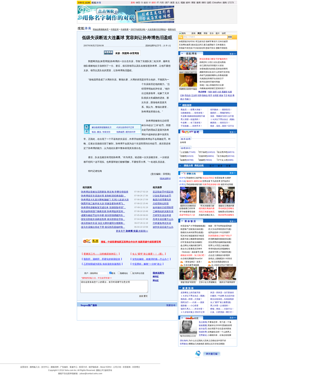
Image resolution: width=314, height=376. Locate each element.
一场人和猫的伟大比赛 (214, 85)
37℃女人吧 (222, 160)
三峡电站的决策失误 (163, 211)
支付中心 (45, 367)
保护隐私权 (93, 367)
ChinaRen (216, 2)
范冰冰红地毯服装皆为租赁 (192, 236)
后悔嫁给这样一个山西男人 (219, 332)
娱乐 (146, 2)
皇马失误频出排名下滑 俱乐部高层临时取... (103, 227)
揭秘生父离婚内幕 (226, 206)
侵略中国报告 (221, 48)
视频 (183, 2)
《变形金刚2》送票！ (192, 262)
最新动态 (172, 29)
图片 (218, 33)
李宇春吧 (203, 152)
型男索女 (203, 335)
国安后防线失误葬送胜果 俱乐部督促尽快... (103, 219)
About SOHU (106, 367)
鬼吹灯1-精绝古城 (194, 181)
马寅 (202, 78)
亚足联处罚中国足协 (163, 191)
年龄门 (188, 99)
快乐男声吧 (222, 152)
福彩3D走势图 (227, 184)
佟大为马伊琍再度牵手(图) (219, 229)
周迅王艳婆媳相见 (207, 212)
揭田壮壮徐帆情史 (188, 206)
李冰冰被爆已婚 (207, 206)
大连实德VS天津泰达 (157, 29)
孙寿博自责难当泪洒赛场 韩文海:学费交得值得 (104, 191)
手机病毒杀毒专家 (194, 184)
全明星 (216, 95)
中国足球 (115, 29)
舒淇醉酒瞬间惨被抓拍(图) (219, 239)
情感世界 (203, 332)
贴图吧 (183, 160)
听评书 (182, 178)
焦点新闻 (203, 322)
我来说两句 (151, 45)
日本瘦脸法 (221, 45)
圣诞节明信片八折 (187, 215)
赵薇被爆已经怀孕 (187, 208)
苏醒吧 (183, 156)
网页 (199, 33)
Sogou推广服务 (89, 305)
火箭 (219, 92)
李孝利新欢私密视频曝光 (219, 249)
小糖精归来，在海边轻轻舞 (219, 335)
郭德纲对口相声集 (194, 178)
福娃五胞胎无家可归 (188, 72)
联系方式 (83, 367)
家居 (172, 2)
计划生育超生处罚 (162, 195)
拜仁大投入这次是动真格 (215, 62)
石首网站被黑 (185, 45)
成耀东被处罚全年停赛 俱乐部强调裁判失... (103, 215)
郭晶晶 (188, 95)
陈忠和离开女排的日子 (214, 78)
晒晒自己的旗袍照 (196, 344)
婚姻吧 (202, 160)
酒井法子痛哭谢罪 (227, 282)
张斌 (202, 85)
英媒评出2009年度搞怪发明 (220, 325)
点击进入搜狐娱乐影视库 (219, 255)
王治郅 (194, 95)
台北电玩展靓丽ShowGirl (191, 258)
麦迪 (221, 95)
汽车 (162, 2)
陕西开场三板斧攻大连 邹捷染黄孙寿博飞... (103, 203)
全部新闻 (127, 367)
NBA (210, 92)
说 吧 (196, 132)
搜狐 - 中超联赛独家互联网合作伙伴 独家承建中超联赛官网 (131, 241)
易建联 (224, 92)
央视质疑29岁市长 (187, 41)
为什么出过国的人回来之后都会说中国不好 (207, 340)
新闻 (133, 2)
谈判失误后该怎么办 (163, 227)
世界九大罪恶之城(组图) (218, 245)
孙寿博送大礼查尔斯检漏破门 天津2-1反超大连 (105, 199)
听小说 (182, 181)
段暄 (202, 62)
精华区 (156, 276)
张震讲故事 (220, 178)
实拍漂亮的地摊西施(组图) (219, 242)
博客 (193, 2)
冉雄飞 (203, 75)
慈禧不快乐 (210, 48)
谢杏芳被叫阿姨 (213, 82)
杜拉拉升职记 (208, 178)
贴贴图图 (203, 325)
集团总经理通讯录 (162, 199)
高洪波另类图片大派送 (214, 65)
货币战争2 (225, 181)
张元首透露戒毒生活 (220, 262)
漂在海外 (184, 340)
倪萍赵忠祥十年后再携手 (219, 232)
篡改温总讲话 (197, 45)
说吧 (209, 2)
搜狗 (225, 2)
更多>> (233, 54)
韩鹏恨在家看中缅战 (188, 89)
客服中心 (74, 367)
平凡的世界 (215, 181)
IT (158, 2)
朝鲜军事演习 (212, 41)
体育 (138, 2)
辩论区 (156, 280)
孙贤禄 (203, 69)
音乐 (212, 33)
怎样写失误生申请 (162, 215)
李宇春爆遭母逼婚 (187, 212)
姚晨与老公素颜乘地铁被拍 (192, 239)
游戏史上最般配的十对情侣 (220, 258)
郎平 (210, 95)
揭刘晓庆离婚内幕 (207, 208)
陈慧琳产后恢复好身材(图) (192, 229)
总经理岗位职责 (161, 203)
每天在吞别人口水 (188, 336)
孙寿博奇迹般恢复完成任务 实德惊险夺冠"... (103, 207)
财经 (154, 2)
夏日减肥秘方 (209, 45)
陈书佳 (203, 82)
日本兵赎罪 (223, 41)
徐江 (202, 65)
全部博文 (136, 367)
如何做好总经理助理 (163, 207)
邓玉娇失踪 (200, 41)
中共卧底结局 (199, 48)
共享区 (182, 184)
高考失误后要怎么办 (163, 219)
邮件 (188, 2)
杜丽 (230, 92)
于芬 (225, 95)
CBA (182, 95)
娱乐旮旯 (203, 328)
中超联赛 (125, 29)
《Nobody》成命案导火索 (192, 252)
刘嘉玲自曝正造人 (207, 215)
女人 (178, 2)
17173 (231, 2)
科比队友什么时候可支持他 (218, 72)
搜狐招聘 (55, 367)
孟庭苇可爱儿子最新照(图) (219, 252)
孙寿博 (183, 142)
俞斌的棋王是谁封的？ (216, 88)
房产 (167, 2)
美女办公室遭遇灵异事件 (191, 249)
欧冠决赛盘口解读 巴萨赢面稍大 (214, 59)
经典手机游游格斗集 (211, 184)
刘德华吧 (203, 156)
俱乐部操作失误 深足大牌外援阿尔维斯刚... (103, 223)
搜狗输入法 (35, 367)
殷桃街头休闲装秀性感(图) (192, 232)
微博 (199, 2)
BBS (204, 2)
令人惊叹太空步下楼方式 (222, 265)
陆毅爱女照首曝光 (226, 212)
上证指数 (184, 152)
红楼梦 (228, 178)
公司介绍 (117, 367)
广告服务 (64, 367)
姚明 (215, 92)
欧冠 (230, 95)
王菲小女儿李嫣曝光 (208, 282)
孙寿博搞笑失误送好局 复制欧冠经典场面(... (103, 195)
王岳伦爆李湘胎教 (191, 265)
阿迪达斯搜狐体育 (101, 29)
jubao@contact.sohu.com (91, 373)
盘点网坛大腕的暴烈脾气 (191, 245)
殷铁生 (205, 95)
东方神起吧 (222, 156)
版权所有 (108, 370)
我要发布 (170, 305)
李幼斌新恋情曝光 (226, 208)
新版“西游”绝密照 (188, 282)
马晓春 (203, 88)
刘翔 (199, 95)
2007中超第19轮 (138, 29)
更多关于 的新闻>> (132, 231)
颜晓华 (203, 72)
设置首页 (24, 367)
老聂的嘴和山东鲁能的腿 (217, 75)
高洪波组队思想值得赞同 (217, 69)
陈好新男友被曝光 (226, 215)
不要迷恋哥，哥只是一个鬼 (219, 322)
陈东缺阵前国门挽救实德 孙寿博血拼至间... (103, 211)
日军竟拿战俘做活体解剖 (191, 242)
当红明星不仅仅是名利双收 (219, 328)
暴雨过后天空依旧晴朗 (215, 344)
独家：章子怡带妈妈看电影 (220, 226)
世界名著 (206, 181)
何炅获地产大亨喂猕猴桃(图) (193, 226)
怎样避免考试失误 (162, 223)
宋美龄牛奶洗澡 (186, 48)
